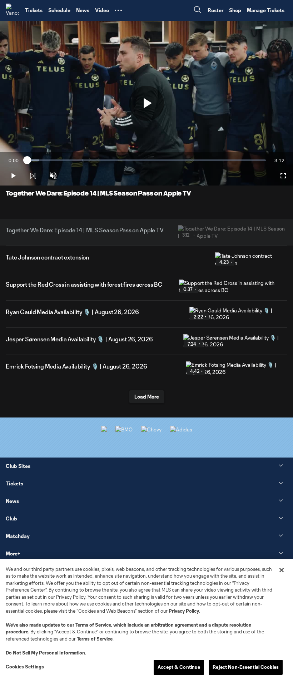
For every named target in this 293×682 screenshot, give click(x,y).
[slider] (146, 160)
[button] (118, 10)
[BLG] (181, 429)
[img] (33, 175)
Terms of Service (93, 625)
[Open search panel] (197, 10)
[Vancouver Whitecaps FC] (12, 10)
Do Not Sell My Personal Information (45, 653)
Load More (146, 397)
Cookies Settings (25, 666)
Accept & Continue (179, 667)
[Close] (281, 570)
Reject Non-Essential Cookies (246, 667)
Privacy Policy (184, 611)
